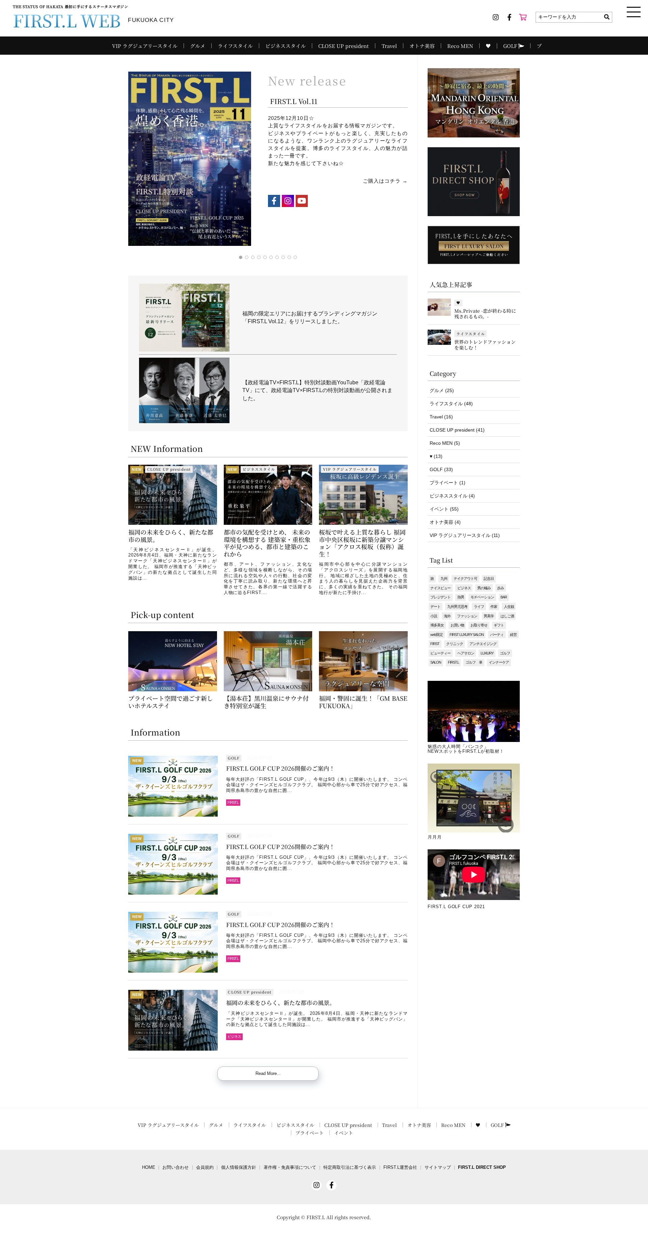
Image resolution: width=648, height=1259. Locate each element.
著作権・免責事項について (290, 1167)
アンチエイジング (482, 644)
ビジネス (464, 588)
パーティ (497, 635)
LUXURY (487, 653)
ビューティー (440, 653)
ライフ (479, 607)
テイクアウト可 (465, 578)
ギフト (499, 625)
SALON (435, 662)
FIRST (434, 644)
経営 (513, 635)
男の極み (484, 588)
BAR (504, 597)
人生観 (509, 607)
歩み (500, 588)
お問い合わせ (175, 1167)
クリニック (454, 644)
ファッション (467, 616)
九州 (443, 578)
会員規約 (205, 1167)
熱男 (460, 597)
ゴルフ (505, 653)
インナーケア (499, 662)
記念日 (489, 578)
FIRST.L (453, 662)
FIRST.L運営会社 (400, 1167)
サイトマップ (438, 1167)
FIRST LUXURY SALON (467, 635)
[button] (136, 529)
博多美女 (437, 625)
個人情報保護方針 (238, 1167)
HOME (148, 1167)
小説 (433, 616)
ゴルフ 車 (473, 662)
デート (435, 607)
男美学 (489, 616)
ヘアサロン (465, 653)
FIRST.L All (319, 1217)
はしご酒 (507, 616)
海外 (447, 616)
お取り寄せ (478, 625)
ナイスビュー (440, 588)
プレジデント (440, 597)
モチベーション (482, 597)
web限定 (436, 635)
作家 (493, 607)
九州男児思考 (457, 607)
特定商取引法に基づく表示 (349, 1167)
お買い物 (457, 625)
